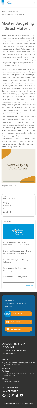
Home (4, 11)
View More (29, 285)
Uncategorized (13, 11)
